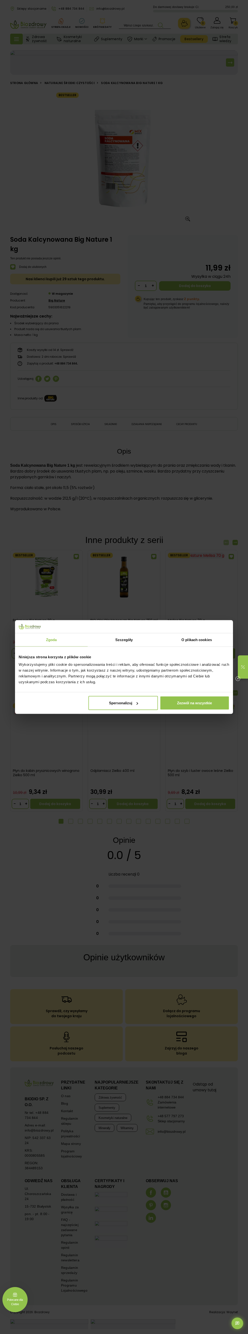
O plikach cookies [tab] (196, 639)
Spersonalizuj (120, 703)
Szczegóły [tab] (124, 639)
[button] (243, 667)
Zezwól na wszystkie (194, 703)
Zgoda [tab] (51, 639)
